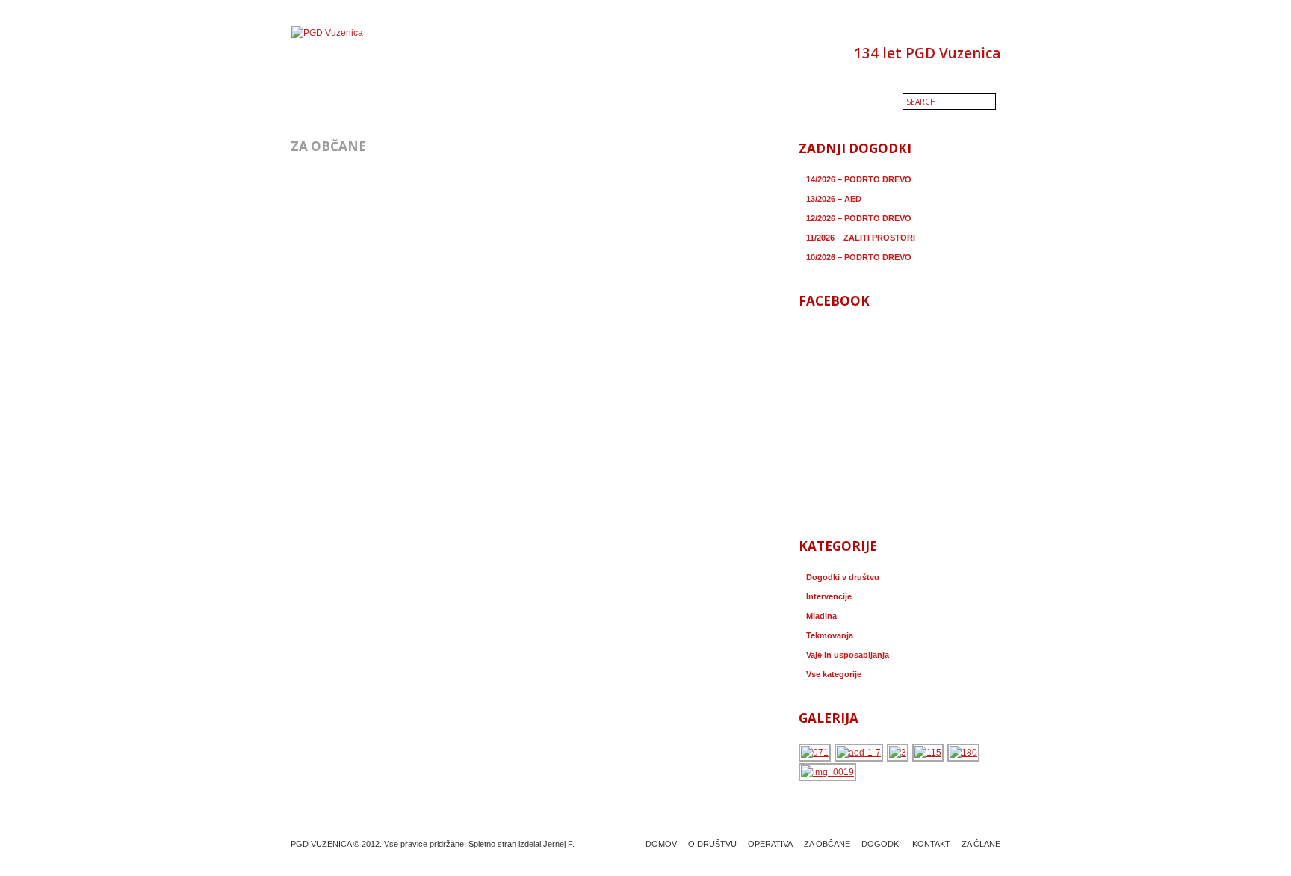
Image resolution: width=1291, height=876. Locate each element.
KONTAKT (931, 843)
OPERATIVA (770, 843)
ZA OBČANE (827, 843)
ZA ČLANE (981, 843)
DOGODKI (881, 843)
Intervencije (829, 596)
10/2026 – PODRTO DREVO (858, 257)
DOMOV (661, 843)
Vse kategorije (833, 674)
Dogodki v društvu (842, 577)
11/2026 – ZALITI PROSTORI (860, 237)
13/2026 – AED (833, 198)
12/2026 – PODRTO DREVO (858, 218)
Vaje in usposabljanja (847, 654)
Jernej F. (559, 843)
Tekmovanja (829, 635)
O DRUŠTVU (712, 843)
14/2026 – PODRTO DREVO (858, 179)
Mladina (821, 615)
